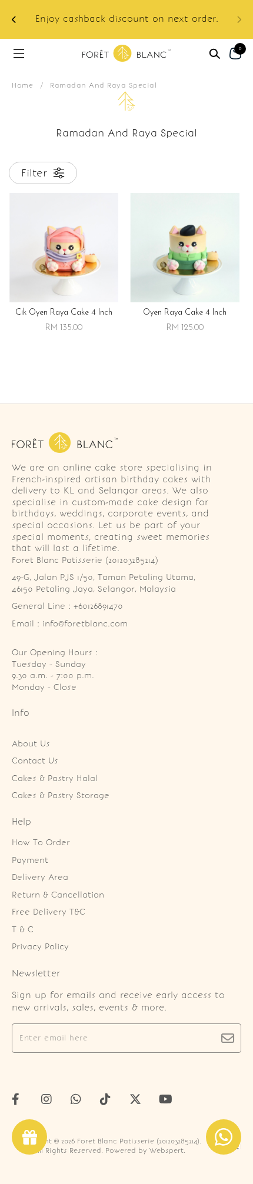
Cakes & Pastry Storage (60, 796)
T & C (23, 930)
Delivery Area (40, 877)
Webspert (166, 1150)
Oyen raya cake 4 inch (185, 312)
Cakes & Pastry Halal (55, 778)
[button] (14, 20)
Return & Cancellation (58, 895)
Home (22, 85)
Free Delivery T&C (48, 912)
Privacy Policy (40, 947)
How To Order (41, 843)
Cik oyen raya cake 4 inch (63, 312)
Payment (30, 860)
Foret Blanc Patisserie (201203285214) (138, 1141)
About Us (31, 744)
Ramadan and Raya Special (103, 85)
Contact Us (35, 761)
